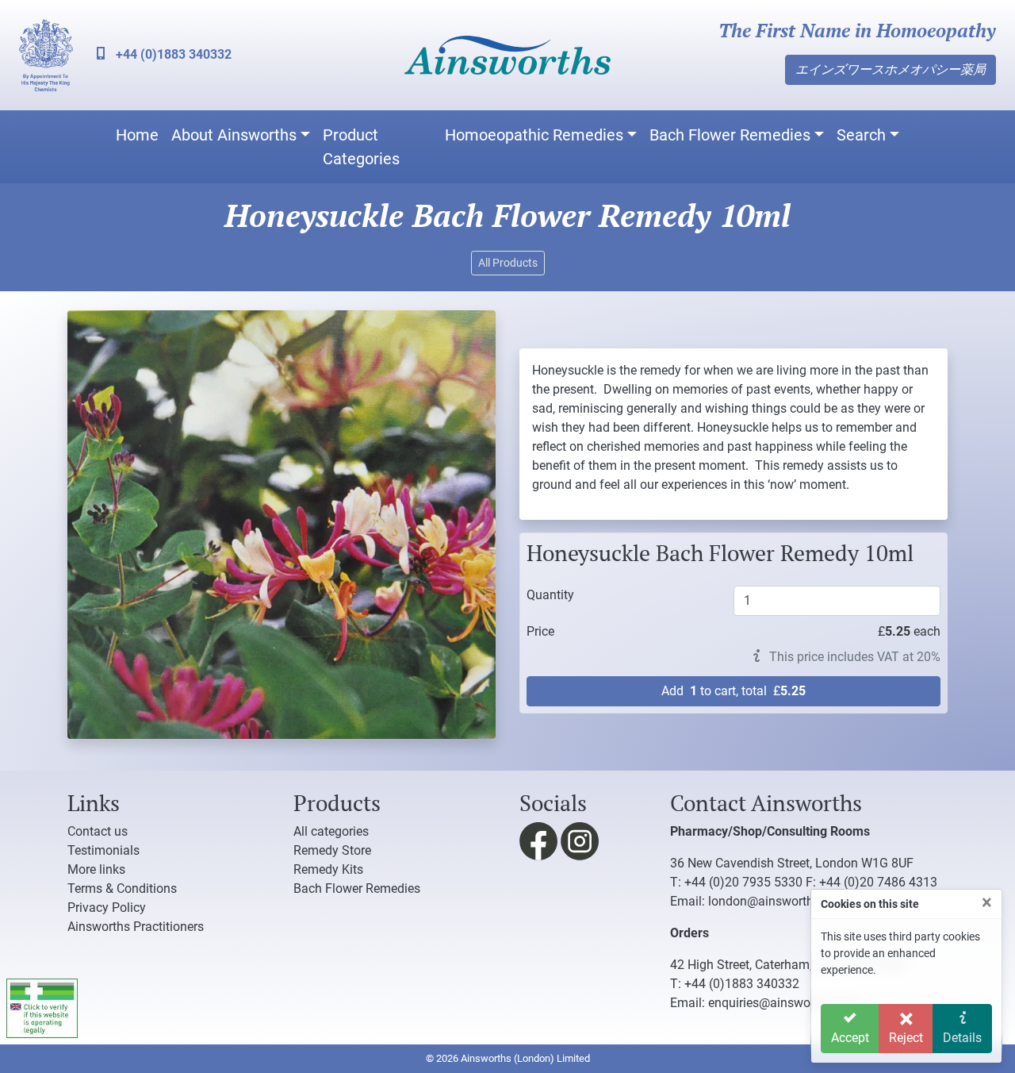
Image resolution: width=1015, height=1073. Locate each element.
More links (96, 869)
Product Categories (361, 146)
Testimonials (103, 850)
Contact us (97, 831)
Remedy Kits (328, 869)
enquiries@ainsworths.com (784, 1002)
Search (861, 134)
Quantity (550, 594)
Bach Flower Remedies (729, 134)
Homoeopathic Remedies (534, 134)
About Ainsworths (234, 134)
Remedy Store (332, 850)
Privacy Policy (106, 907)
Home (137, 134)
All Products (508, 262)
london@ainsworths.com (778, 901)
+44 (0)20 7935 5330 (743, 882)
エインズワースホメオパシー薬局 (890, 69)
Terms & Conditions (122, 888)
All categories (331, 831)
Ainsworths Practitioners (135, 926)
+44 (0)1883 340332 (172, 54)
